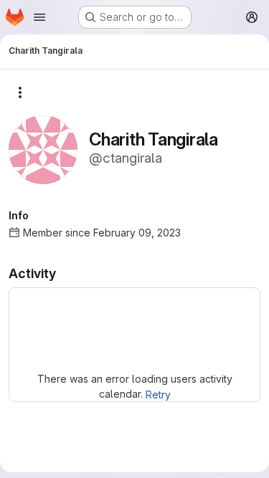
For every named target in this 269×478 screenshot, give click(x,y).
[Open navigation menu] (39, 17)
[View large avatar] (43, 149)
